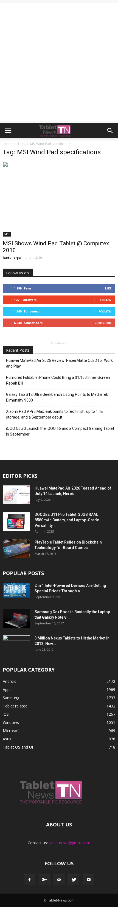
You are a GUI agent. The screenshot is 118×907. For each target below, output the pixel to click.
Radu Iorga (12, 257)
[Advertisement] (59, 62)
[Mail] (59, 879)
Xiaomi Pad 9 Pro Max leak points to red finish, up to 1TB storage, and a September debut (54, 414)
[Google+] (44, 879)
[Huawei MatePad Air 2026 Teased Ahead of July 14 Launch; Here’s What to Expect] (16, 494)
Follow (105, 300)
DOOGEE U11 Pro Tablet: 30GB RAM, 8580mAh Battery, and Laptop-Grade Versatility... (67, 520)
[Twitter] (73, 879)
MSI (6, 234)
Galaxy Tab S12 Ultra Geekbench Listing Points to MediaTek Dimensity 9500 (57, 397)
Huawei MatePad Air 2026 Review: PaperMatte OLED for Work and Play (59, 363)
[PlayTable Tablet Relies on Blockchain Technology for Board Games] (16, 548)
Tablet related (15, 706)
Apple (8, 689)
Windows (11, 722)
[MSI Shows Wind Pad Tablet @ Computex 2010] (59, 199)
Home (7, 143)
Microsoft (11, 730)
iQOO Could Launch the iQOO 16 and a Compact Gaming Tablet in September (60, 431)
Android (9, 681)
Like (108, 288)
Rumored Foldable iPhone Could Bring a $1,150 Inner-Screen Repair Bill (58, 380)
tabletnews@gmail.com (69, 842)
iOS (6, 714)
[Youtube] (88, 879)
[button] (110, 130)
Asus (7, 738)
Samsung (11, 697)
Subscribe (102, 323)
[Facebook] (29, 879)
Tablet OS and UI (18, 747)
